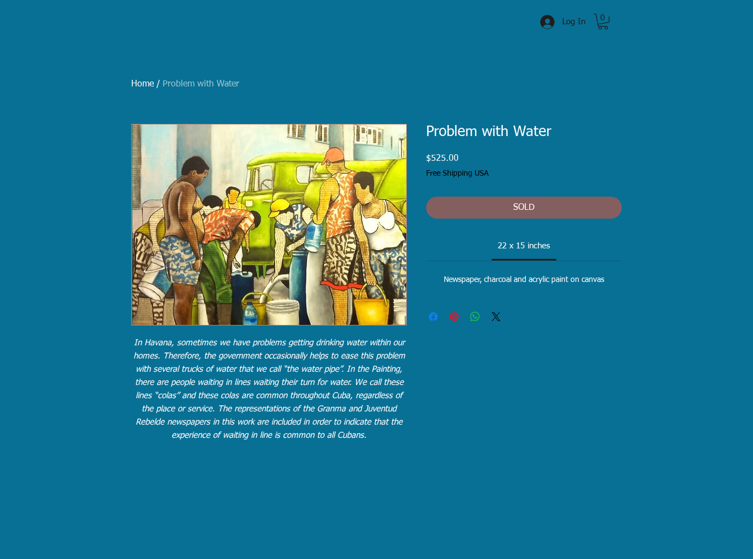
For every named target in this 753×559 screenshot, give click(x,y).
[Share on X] (496, 316)
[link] (524, 246)
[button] (603, 22)
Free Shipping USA (457, 173)
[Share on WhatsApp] (475, 316)
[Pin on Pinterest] (454, 316)
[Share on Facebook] (433, 316)
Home (142, 84)
